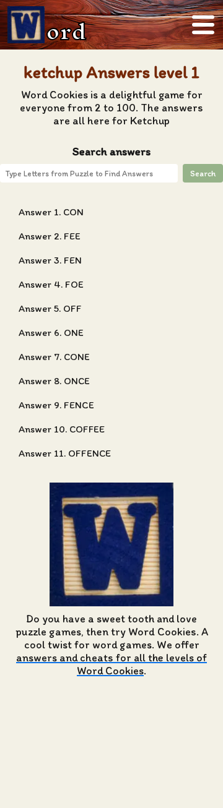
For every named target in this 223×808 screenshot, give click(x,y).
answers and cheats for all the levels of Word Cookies (111, 664)
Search (203, 173)
